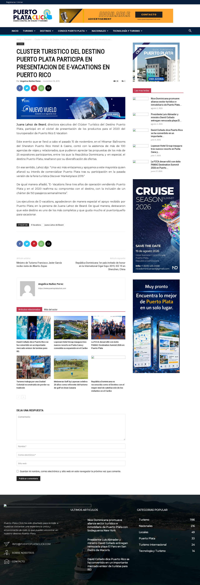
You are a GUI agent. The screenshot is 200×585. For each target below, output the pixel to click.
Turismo (28, 39)
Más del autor (51, 309)
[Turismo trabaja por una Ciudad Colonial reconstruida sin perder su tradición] (34, 367)
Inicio (15, 30)
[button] (190, 31)
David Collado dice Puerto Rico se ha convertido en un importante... (167, 133)
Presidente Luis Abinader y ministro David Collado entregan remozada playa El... (166, 117)
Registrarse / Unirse (14, 2)
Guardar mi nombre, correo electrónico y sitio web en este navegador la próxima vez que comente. (70, 471)
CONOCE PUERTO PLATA (71, 30)
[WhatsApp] (41, 88)
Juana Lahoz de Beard (54, 225)
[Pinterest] (34, 88)
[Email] (48, 88)
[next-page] (23, 397)
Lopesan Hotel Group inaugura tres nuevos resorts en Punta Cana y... (166, 149)
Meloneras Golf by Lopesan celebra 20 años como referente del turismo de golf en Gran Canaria (71, 384)
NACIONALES (99, 30)
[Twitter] (27, 88)
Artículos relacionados (29, 309)
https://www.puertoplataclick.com (52, 288)
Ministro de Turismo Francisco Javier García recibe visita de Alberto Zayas (39, 264)
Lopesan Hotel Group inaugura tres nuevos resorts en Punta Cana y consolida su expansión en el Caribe (71, 345)
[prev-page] (18, 397)
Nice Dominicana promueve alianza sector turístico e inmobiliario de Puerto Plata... (166, 101)
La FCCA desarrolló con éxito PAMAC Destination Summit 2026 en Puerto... (166, 164)
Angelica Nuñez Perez (30, 81)
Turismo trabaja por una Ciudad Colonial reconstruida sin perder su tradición (33, 384)
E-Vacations (36, 225)
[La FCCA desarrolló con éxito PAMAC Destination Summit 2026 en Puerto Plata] (108, 327)
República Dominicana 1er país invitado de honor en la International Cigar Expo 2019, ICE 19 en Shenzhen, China (100, 266)
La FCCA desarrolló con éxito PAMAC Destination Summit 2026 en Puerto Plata (107, 345)
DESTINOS (45, 30)
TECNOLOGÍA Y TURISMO (126, 30)
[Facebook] (20, 88)
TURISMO (28, 30)
